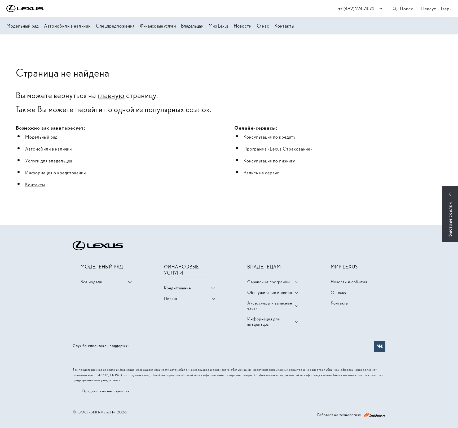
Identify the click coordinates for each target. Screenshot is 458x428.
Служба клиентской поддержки (101, 345)
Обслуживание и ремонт (270, 292)
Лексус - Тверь (436, 8)
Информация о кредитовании (55, 172)
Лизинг (171, 298)
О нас (263, 26)
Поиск (406, 8)
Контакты (284, 26)
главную (111, 95)
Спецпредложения (115, 26)
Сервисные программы (268, 281)
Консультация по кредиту (270, 137)
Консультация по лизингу (269, 161)
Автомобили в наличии (67, 26)
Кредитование (177, 287)
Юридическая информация (105, 391)
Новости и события (349, 281)
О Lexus (338, 292)
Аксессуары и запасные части (269, 306)
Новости (243, 26)
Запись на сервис (261, 172)
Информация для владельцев (263, 321)
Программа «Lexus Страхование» (278, 149)
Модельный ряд (22, 26)
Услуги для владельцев (48, 161)
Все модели (92, 281)
